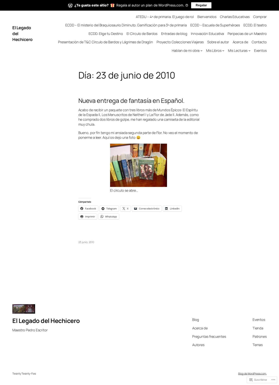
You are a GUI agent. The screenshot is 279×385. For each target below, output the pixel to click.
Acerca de (240, 42)
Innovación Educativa (207, 33)
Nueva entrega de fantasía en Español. (131, 100)
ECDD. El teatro (255, 25)
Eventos (260, 50)
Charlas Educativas (234, 16)
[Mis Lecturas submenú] (249, 51)
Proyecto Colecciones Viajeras (180, 42)
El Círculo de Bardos (142, 33)
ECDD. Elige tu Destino (106, 33)
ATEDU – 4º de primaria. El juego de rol (165, 16)
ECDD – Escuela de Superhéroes (215, 25)
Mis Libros (213, 50)
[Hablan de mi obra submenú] (201, 51)
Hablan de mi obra (185, 50)
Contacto (259, 42)
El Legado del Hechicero (46, 321)
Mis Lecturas (237, 50)
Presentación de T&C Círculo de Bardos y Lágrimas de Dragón (105, 42)
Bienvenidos (206, 16)
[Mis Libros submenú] (223, 51)
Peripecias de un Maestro (247, 33)
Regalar (201, 5)
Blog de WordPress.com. (252, 373)
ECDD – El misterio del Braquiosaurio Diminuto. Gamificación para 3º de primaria (126, 25)
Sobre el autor (218, 42)
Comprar (260, 16)
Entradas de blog (174, 33)
